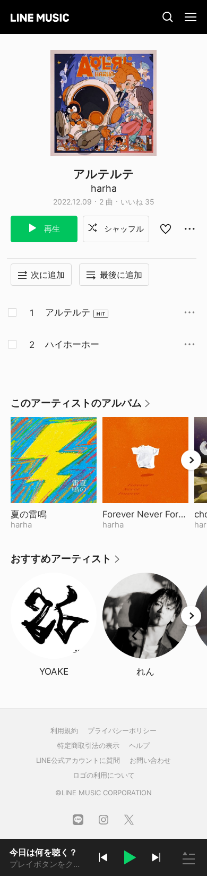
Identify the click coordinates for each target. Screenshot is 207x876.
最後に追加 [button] (121, 274)
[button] (129, 859)
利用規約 (64, 730)
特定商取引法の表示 (88, 745)
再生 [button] (51, 229)
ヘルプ (139, 745)
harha (104, 188)
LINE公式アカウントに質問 (78, 760)
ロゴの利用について (104, 775)
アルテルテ (67, 312)
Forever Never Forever (145, 514)
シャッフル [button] (123, 229)
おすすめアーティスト (66, 562)
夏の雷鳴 (54, 514)
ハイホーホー (72, 344)
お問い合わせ (150, 760)
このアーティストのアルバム (81, 406)
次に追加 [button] (48, 274)
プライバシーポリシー (122, 730)
